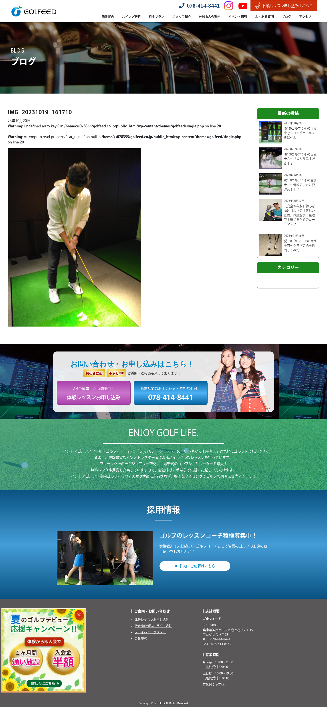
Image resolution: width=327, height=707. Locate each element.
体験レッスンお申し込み (152, 619)
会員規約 (141, 638)
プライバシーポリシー (150, 632)
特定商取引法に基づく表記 (153, 625)
